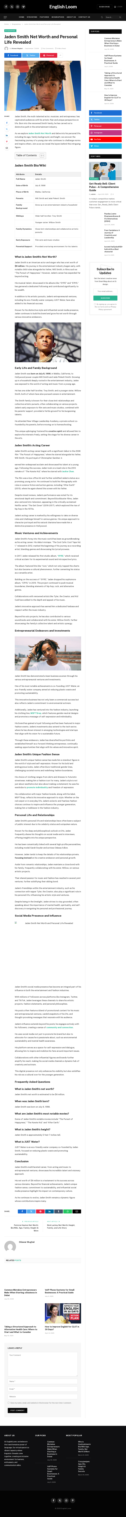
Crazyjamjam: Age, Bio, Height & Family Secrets (84, 1466)
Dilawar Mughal (17, 48)
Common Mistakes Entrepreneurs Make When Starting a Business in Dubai (20, 1292)
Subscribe (104, 7)
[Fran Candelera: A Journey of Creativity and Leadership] (95, 233)
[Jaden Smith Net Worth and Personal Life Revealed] (42, 86)
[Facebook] (6, 122)
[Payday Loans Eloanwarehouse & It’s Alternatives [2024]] (95, 216)
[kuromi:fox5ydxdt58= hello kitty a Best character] (95, 249)
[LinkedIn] (6, 135)
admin (93, 194)
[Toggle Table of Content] (40, 156)
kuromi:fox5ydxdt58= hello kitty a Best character (113, 249)
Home (21, 17)
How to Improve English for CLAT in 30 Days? (62, 1328)
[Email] (6, 147)
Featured (44, 17)
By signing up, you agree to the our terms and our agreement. (106, 306)
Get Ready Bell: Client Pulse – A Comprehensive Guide (104, 187)
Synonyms (32, 17)
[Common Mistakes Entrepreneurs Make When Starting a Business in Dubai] (22, 1276)
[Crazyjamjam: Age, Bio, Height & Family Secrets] (71, 1463)
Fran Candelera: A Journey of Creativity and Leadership (112, 234)
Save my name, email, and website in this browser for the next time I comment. (40, 1403)
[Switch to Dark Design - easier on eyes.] (102, 17)
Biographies (58, 17)
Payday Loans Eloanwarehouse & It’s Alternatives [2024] (112, 217)
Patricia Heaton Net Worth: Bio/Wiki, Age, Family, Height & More (24, 1228)
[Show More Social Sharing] (60, 55)
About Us (71, 17)
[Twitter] (6, 129)
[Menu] (5, 17)
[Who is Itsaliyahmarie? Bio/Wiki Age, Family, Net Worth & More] (71, 1443)
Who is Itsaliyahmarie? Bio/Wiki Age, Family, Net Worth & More (85, 1447)
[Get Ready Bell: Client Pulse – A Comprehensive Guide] (105, 171)
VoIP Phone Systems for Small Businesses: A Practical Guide (59, 1291)
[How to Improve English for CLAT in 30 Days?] (63, 1313)
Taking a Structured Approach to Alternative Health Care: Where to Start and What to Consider (20, 1329)
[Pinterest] (6, 141)
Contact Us (84, 17)
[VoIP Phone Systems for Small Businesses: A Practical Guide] (63, 1276)
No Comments (48, 48)
